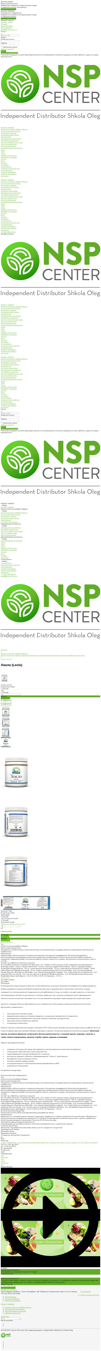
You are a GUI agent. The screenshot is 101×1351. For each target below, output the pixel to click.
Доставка (4, 219)
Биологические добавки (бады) (14, 129)
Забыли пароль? (7, 49)
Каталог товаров (7, 180)
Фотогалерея (6, 28)
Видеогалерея (7, 26)
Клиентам (5, 1317)
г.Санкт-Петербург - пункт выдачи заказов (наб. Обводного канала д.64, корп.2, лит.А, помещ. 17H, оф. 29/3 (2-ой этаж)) (49, 1143)
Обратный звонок (8, 1288)
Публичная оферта (8, 174)
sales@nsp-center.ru (9, 30)
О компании (85, 1292)
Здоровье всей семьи (10, 135)
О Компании (6, 221)
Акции (4, 213)
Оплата (4, 217)
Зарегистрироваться (9, 53)
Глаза (3, 150)
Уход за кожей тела (9, 144)
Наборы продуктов (9, 155)
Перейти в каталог (8, 9)
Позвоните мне (7, 1274)
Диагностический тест (10, 169)
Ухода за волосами (8, 146)
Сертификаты (6, 170)
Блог (3, 215)
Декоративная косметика (11, 148)
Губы (3, 152)
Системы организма (9, 191)
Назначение (6, 137)
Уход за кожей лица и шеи (12, 142)
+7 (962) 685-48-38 (8, 232)
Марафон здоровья (9, 211)
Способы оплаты (7, 980)
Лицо (3, 154)
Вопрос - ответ (7, 22)
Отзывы (4, 24)
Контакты (4, 230)
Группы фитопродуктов (10, 131)
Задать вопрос (7, 1284)
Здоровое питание (8, 133)
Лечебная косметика (9, 141)
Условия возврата (8, 172)
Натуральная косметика (11, 139)
